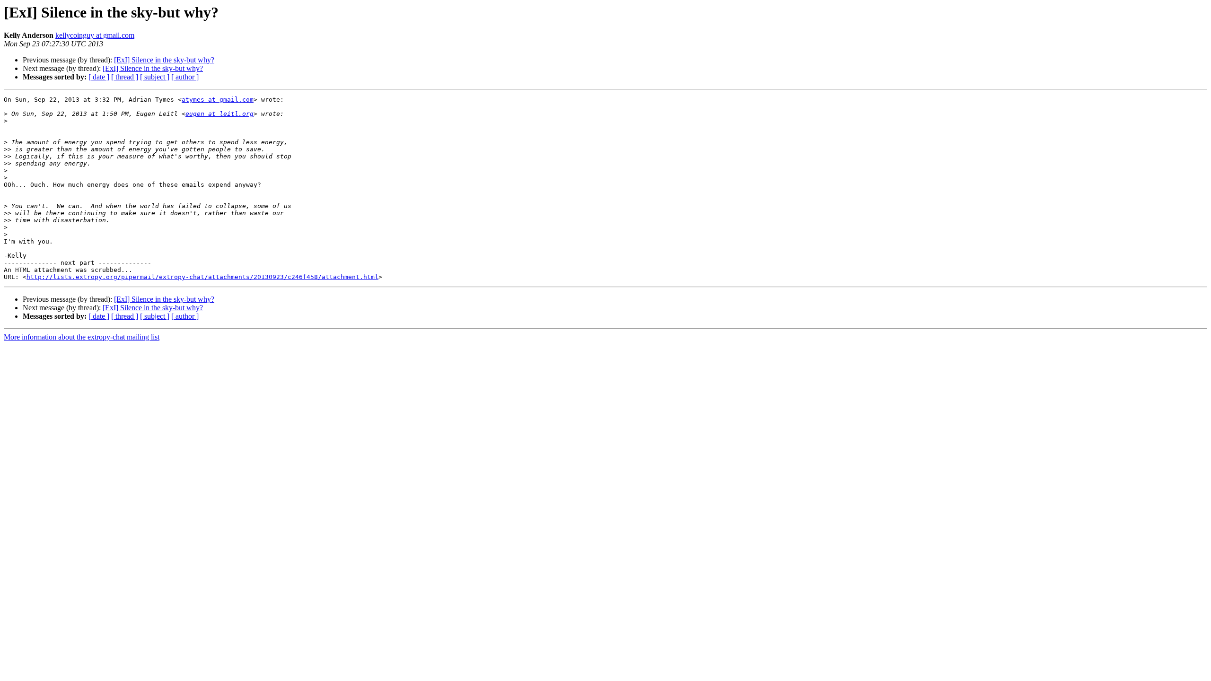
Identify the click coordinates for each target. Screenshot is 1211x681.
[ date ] (98, 77)
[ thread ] (124, 77)
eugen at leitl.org (219, 113)
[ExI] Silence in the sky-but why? (164, 60)
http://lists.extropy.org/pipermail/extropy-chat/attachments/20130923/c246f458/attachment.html (202, 276)
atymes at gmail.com (218, 99)
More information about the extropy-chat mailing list (81, 337)
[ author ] (185, 77)
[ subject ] (154, 77)
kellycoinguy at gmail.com (94, 35)
